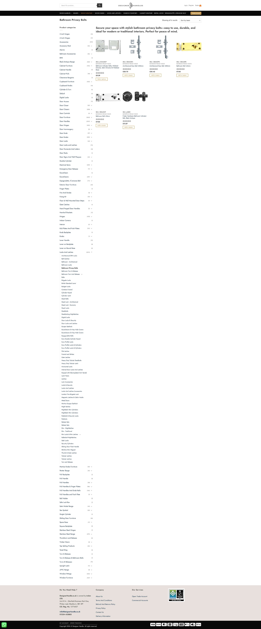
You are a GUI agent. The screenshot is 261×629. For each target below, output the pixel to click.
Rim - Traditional (67, 431)
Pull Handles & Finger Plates (70, 486)
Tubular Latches (67, 456)
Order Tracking (76, 623)
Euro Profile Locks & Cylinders (71, 345)
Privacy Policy (100, 608)
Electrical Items (65, 165)
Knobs (62, 236)
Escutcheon (64, 173)
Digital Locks (159, 13)
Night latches (66, 407)
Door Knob (63, 133)
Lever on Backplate (66, 244)
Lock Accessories (67, 382)
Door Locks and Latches (68, 145)
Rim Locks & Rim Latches (70, 434)
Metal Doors (65, 400)
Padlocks (64, 419)
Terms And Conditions (104, 600)
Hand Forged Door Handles (70, 208)
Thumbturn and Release (68, 538)
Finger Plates (64, 188)
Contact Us (100, 612)
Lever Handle (64, 240)
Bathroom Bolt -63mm (183, 66)
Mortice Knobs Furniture (68, 466)
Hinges (75, 13)
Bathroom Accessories (68, 54)
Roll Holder (64, 498)
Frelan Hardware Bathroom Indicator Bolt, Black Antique (134, 117)
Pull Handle (64, 478)
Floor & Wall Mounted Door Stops (72, 200)
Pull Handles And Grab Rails (70, 490)
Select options (101, 79)
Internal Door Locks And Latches (72, 370)
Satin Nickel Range (66, 506)
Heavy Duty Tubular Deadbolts (71, 360)
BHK (61, 58)
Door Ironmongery (66, 129)
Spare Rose (64, 522)
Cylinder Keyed (67, 293)
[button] (189, 5)
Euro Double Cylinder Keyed (71, 339)
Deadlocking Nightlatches (70, 314)
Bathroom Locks (67, 265)
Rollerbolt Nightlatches (69, 437)
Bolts (63, 277)
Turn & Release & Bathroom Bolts (71, 558)
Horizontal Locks (67, 366)
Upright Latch (64, 566)
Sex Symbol (64, 510)
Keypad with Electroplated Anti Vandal (74, 373)
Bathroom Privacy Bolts (70, 268)
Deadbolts (65, 311)
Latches (64, 379)
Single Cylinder (65, 514)
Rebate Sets (65, 422)
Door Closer (64, 105)
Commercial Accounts (140, 600)
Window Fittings (65, 573)
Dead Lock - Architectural (70, 302)
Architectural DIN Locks (69, 256)
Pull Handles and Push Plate (70, 494)
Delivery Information (103, 616)
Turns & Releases (66, 562)
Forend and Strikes (68, 354)
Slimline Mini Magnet (68, 450)
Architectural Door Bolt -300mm (160, 66)
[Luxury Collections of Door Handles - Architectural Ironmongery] (131, 5)
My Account (64, 623)
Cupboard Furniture (67, 81)
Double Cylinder (66, 161)
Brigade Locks (66, 280)
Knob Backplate (65, 232)
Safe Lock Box (65, 502)
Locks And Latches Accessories (72, 391)
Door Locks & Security (69, 320)
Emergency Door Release (69, 169)
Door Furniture (86, 13)
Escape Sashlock (67, 326)
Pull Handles (64, 482)
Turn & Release (65, 554)
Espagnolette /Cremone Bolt (175, 13)
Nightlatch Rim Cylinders (70, 410)
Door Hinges (64, 125)
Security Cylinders (67, 443)
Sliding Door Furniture (68, 518)
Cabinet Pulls (64, 73)
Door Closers (64, 109)
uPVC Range (64, 569)
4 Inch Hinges (65, 38)
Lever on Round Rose (67, 248)
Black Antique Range (67, 62)
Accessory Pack (65, 46)
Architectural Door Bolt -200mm (133, 66)
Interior (62, 224)
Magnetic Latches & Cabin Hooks (72, 397)
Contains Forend (67, 289)
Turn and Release (67, 462)
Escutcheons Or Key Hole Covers (72, 329)
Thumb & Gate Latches (69, 453)
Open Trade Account (139, 596)
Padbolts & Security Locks (70, 416)
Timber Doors (65, 542)
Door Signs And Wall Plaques (70, 157)
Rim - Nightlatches (68, 428)
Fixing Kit (63, 196)
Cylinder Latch (66, 296)
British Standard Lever (69, 283)
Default (62, 93)
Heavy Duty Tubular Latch (70, 363)
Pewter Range (65, 470)
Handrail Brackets (66, 212)
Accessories (64, 42)
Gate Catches (64, 204)
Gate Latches (66, 357)
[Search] (99, 5)
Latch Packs (65, 376)
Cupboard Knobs (66, 85)
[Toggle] (91, 46)
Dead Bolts (65, 299)
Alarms (62, 50)
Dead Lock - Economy (69, 305)
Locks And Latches (114, 13)
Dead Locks (65, 308)
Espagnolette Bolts (67, 336)
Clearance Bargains (67, 77)
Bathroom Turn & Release (70, 271)
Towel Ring (63, 550)
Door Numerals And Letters (70, 149)
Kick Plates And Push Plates (69, 228)
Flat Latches (65, 351)
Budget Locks (66, 286)
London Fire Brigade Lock (70, 394)
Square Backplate (66, 526)
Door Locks (64, 141)
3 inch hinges (65, 34)
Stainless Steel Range (67, 534)
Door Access (64, 101)
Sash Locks (65, 440)
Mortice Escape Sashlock (70, 403)
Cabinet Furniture (146, 13)
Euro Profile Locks (67, 342)
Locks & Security (67, 385)
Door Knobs (99, 13)
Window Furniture (130, 13)
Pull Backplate (65, 474)
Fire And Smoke (65, 192)
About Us (99, 596)
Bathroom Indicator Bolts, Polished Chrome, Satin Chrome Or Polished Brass (107, 68)
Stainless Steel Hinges (68, 530)
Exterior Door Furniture (68, 184)
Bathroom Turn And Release (71, 274)
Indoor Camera (65, 220)
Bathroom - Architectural (69, 262)
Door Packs (64, 153)
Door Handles (65, 13)
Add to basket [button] (128, 75)
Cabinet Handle (65, 69)
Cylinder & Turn (65, 89)
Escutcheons (64, 177)
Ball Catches (65, 259)
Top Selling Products (67, 546)
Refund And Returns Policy (105, 604)
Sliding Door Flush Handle (70, 447)
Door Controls (65, 113)
